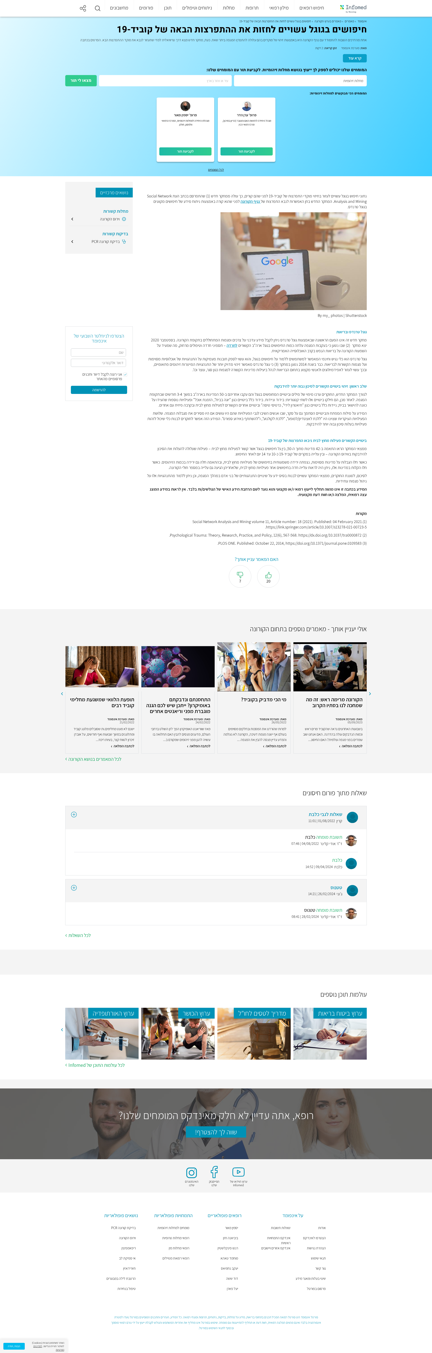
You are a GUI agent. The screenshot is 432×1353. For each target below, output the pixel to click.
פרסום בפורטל (316, 1288)
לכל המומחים (216, 170)
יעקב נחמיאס (229, 1268)
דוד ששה (232, 1278)
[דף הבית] (350, 8)
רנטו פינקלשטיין (228, 1248)
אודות (322, 1227)
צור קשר (320, 1268)
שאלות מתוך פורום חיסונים (335, 792)
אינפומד (362, 21)
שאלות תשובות (280, 1227)
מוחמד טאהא (229, 1258)
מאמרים (349, 21)
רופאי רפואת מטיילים (175, 1258)
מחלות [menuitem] (229, 8)
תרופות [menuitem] (252, 8)
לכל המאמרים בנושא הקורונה (94, 759)
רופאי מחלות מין (179, 1248)
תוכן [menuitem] (167, 8)
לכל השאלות (79, 935)
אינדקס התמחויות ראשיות (278, 1240)
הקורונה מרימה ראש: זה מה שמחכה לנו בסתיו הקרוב (334, 702)
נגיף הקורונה (251, 201)
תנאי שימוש (318, 1258)
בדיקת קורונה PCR (123, 1227)
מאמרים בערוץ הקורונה (328, 21)
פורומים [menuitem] (146, 8)
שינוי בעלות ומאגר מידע (311, 1278)
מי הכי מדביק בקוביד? (263, 699)
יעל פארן (232, 1288)
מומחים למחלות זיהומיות (173, 1227)
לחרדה (232, 345)
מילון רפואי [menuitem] (279, 8)
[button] (98, 8)
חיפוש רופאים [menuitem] (311, 8)
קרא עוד (354, 58)
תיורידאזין (129, 1268)
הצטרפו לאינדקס (314, 1238)
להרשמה (99, 389)
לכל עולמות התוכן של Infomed (96, 1065)
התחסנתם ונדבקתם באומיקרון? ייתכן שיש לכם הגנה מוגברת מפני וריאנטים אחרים (178, 705)
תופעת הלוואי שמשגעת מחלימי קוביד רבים (102, 702)
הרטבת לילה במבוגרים (121, 1278)
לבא (61, 693)
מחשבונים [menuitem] (119, 8)
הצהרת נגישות (316, 1248)
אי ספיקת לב (127, 1258)
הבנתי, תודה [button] (14, 1346)
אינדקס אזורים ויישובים (275, 1248)
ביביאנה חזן (230, 1238)
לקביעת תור (246, 151)
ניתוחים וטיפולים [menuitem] (197, 8)
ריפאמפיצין (129, 1248)
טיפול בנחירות (126, 1288)
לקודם (370, 693)
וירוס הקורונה (127, 1238)
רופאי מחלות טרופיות (175, 1238)
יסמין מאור (231, 1227)
